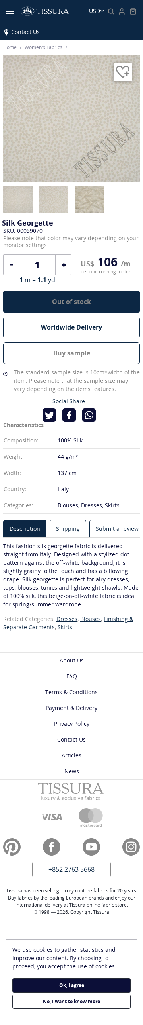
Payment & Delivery (71, 708)
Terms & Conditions (71, 692)
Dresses (66, 619)
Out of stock (71, 301)
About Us (72, 660)
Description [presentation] (25, 528)
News (71, 771)
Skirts (65, 627)
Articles (71, 755)
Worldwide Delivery (71, 327)
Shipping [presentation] (68, 528)
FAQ (71, 676)
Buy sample (71, 353)
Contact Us (25, 32)
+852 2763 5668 (71, 869)
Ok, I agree (71, 985)
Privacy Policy (71, 723)
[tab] (24, 528)
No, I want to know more (71, 1001)
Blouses (90, 619)
